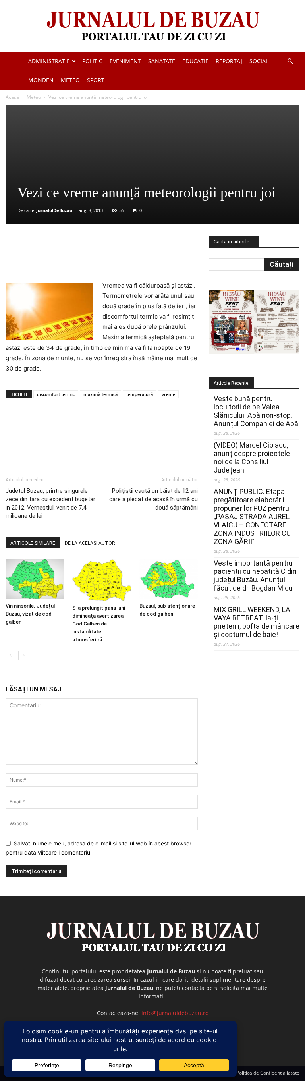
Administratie (49, 61)
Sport (95, 80)
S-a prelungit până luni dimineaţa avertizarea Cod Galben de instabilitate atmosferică (98, 624)
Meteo (70, 80)
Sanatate (161, 61)
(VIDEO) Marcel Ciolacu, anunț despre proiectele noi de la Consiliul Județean (252, 457)
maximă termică (100, 394)
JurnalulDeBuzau (54, 210)
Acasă (12, 97)
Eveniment (125, 61)
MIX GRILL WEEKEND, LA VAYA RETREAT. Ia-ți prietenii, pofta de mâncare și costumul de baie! (256, 622)
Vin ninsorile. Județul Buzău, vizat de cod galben (30, 614)
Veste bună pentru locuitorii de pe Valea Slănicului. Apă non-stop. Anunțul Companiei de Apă (256, 411)
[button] (289, 61)
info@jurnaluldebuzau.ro (174, 1013)
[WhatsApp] (119, 258)
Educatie (195, 61)
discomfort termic (56, 394)
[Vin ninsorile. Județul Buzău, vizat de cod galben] (35, 579)
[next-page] (23, 655)
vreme (168, 394)
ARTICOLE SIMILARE (32, 543)
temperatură (139, 394)
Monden (41, 80)
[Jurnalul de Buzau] (152, 26)
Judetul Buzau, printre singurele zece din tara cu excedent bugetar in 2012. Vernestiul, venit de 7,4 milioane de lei (50, 503)
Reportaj (229, 61)
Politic (92, 61)
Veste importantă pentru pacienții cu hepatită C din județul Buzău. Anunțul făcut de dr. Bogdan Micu (255, 575)
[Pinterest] (101, 258)
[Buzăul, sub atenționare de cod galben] (168, 579)
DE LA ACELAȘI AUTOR (90, 543)
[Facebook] (65, 258)
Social (258, 61)
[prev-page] (10, 655)
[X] (83, 258)
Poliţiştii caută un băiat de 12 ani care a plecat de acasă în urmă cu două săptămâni (153, 499)
